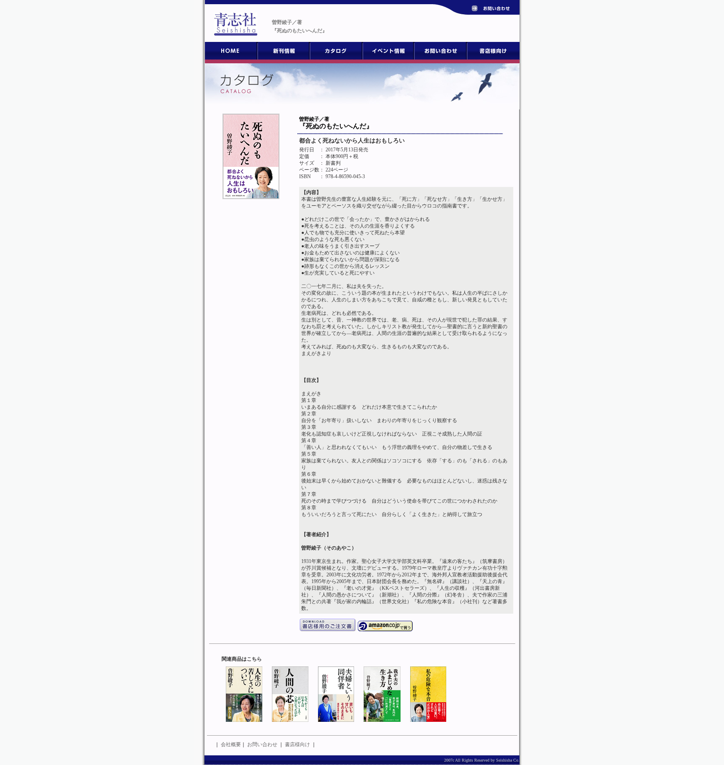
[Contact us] (493, 10)
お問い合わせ (262, 744)
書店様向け (297, 744)
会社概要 (231, 744)
